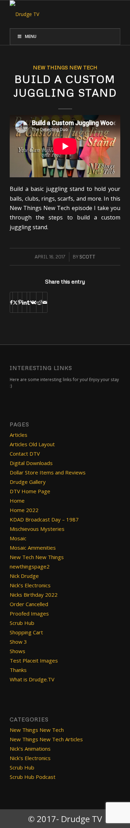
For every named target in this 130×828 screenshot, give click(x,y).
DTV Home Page (30, 491)
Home (17, 500)
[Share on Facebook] (11, 302)
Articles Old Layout (32, 444)
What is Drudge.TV (32, 679)
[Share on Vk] (33, 302)
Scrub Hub (22, 622)
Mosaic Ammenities (33, 547)
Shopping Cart (26, 632)
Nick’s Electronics (30, 585)
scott (87, 257)
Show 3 (18, 641)
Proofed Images (29, 613)
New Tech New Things (37, 557)
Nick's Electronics (30, 758)
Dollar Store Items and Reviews (48, 472)
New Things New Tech (65, 67)
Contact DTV (25, 453)
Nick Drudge (24, 575)
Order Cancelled (29, 604)
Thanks (18, 669)
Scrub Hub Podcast (32, 776)
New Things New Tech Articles (46, 739)
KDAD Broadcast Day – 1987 (44, 519)
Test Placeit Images (34, 660)
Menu (30, 36)
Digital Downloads (31, 462)
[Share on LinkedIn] (24, 302)
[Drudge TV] (54, 14)
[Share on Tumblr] (28, 302)
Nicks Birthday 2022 (34, 594)
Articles (18, 434)
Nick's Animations (30, 748)
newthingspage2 (30, 566)
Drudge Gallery (28, 481)
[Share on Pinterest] (20, 302)
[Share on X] (15, 302)
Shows (17, 651)
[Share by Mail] (45, 302)
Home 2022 (24, 509)
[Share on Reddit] (39, 302)
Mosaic (18, 538)
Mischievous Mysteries (37, 528)
